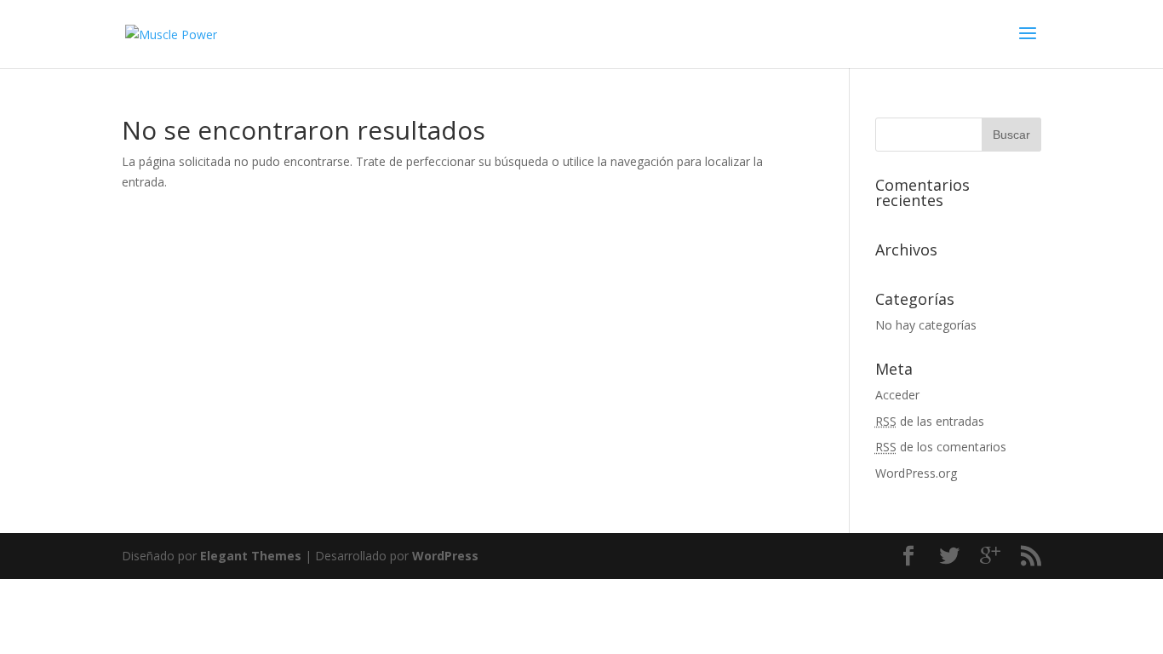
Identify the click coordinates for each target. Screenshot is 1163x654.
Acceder (897, 395)
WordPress (445, 556)
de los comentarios (940, 447)
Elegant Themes (250, 556)
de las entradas (929, 421)
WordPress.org (916, 473)
